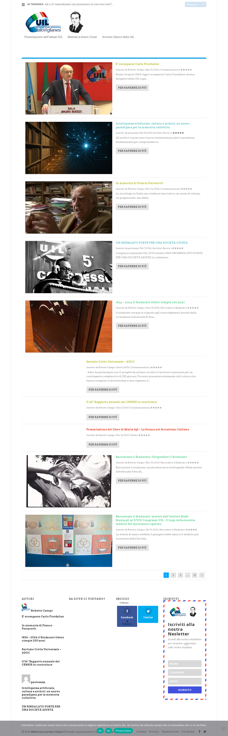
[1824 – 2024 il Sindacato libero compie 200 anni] (68, 326)
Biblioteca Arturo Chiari (82, 37)
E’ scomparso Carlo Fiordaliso (137, 64)
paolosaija (133, 132)
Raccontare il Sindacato (173, 307)
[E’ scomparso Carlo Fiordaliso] (68, 88)
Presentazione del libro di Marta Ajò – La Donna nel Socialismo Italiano (137, 429)
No (108, 730)
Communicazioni (169, 69)
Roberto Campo (136, 69)
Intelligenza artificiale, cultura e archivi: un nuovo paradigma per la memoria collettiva (153, 125)
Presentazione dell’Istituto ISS (43, 37)
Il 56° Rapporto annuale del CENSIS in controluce (121, 402)
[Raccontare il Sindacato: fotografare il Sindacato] (68, 481)
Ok (100, 730)
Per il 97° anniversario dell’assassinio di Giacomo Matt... (79, 4)
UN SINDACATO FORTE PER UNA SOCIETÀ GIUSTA (152, 243)
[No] (223, 728)
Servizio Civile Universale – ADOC (110, 361)
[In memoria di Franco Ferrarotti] (68, 207)
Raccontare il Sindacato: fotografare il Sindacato (151, 457)
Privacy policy (123, 730)
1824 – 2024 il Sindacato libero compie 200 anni (150, 302)
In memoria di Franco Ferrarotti (140, 183)
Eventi (134, 435)
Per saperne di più (132, 87)
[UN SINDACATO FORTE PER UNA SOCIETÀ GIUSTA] (68, 267)
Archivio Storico (162, 132)
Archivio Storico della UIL (118, 37)
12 (194, 575)
